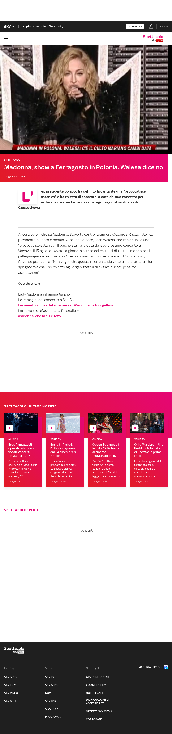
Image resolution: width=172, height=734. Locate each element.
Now (48, 692)
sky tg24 (10, 684)
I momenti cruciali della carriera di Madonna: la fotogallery (65, 305)
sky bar (50, 700)
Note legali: (93, 668)
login (163, 26)
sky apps (51, 684)
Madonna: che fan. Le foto (39, 316)
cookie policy (96, 684)
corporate (94, 719)
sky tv (49, 677)
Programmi (53, 716)
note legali (94, 692)
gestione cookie (97, 677)
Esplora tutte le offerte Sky (43, 26)
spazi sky (51, 708)
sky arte (10, 700)
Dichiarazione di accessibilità (97, 701)
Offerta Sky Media (99, 711)
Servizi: (49, 668)
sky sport (11, 677)
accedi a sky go (150, 667)
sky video (11, 692)
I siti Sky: (9, 668)
